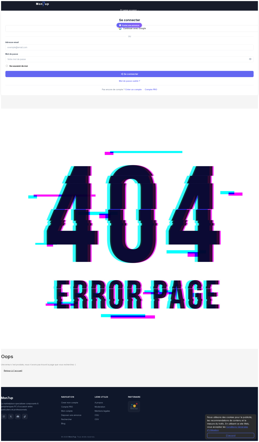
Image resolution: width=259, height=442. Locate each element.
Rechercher (66, 419)
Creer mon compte (69, 402)
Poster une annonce (130, 25)
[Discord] (18, 416)
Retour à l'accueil (13, 370)
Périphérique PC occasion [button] (128, 16)
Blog (129, 21)
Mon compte (67, 411)
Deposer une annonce (71, 415)
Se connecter (131, 74)
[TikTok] (25, 416)
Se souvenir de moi (18, 66)
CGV (97, 419)
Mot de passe (11, 54)
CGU (97, 415)
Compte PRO (151, 89)
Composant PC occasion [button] (128, 13)
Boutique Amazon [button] (129, 19)
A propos (99, 402)
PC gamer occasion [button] (128, 10)
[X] (10, 416)
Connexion (129, 35)
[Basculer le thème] (36, 30)
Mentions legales (102, 411)
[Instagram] (3, 416)
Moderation (100, 407)
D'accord (230, 435)
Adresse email (12, 42)
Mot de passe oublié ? (129, 81)
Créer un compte (133, 89)
